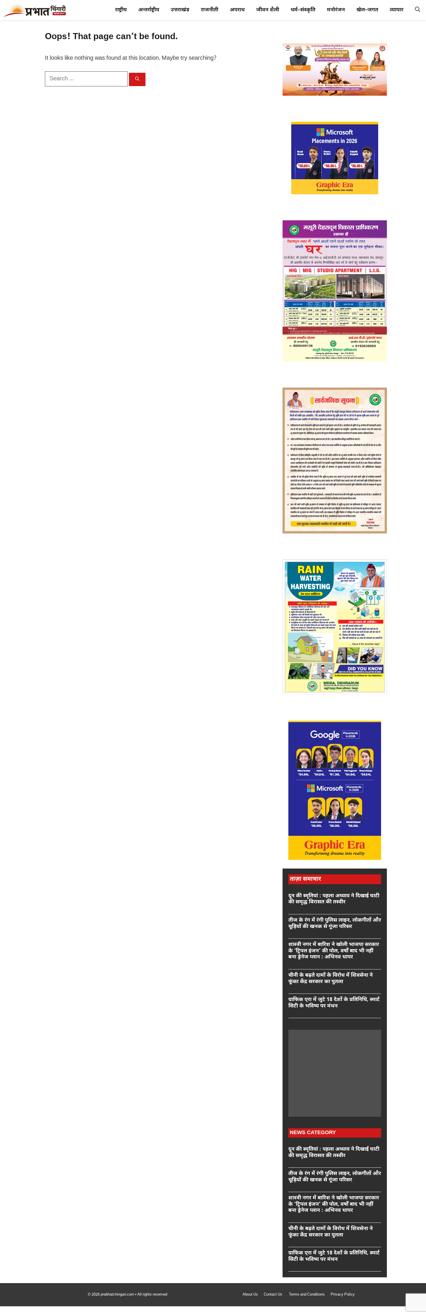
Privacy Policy (343, 1294)
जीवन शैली (267, 10)
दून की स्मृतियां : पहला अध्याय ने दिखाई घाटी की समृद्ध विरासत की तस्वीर (333, 899)
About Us (250, 1294)
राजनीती (209, 10)
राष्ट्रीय (121, 10)
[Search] (137, 79)
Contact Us (273, 1294)
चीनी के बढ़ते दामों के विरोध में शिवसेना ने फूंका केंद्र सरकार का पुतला (330, 978)
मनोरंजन (336, 10)
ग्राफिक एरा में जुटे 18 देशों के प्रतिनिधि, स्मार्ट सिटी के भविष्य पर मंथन (334, 1002)
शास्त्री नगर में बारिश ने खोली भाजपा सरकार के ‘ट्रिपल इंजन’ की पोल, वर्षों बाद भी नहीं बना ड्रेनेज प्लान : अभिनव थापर (333, 950)
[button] (417, 10)
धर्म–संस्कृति (303, 10)
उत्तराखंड (180, 10)
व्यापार (396, 10)
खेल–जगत (367, 10)
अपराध (237, 10)
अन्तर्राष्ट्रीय (148, 10)
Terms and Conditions (307, 1294)
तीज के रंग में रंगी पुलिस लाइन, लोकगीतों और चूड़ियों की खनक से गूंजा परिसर (334, 923)
